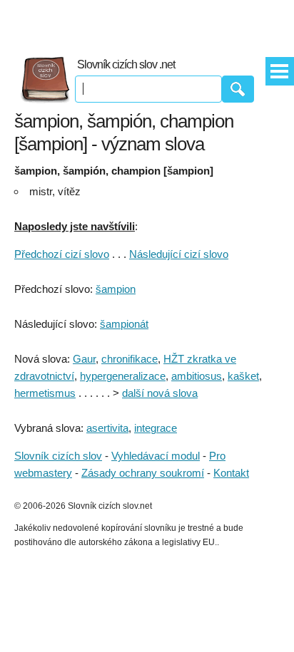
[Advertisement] (147, 21)
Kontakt (231, 473)
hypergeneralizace (123, 376)
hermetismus (45, 393)
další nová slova (160, 393)
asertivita (107, 428)
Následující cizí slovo (178, 254)
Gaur (84, 359)
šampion (116, 289)
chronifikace (129, 359)
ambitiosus (196, 376)
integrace (155, 428)
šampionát (124, 324)
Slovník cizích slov (58, 456)
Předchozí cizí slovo (61, 254)
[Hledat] (238, 89)
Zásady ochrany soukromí (142, 473)
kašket (243, 376)
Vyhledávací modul (155, 456)
